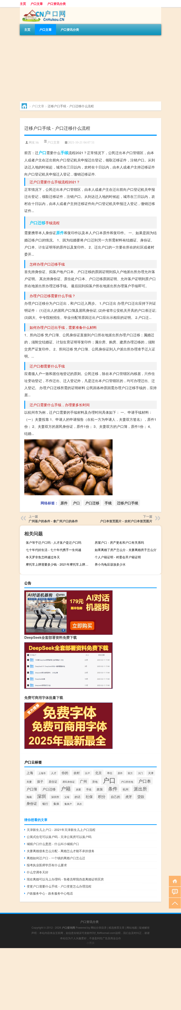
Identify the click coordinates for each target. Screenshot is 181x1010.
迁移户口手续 (127, 502)
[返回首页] (174, 881)
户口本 (144, 781)
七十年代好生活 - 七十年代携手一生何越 (53, 549)
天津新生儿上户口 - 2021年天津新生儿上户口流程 (61, 829)
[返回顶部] (174, 903)
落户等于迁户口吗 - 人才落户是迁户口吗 (53, 542)
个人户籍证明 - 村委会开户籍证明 (118, 557)
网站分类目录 (99, 927)
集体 (56, 803)
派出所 (140, 789)
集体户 (68, 803)
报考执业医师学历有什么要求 (47, 865)
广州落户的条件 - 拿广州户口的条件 (53, 521)
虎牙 (128, 796)
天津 (150, 773)
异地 (95, 781)
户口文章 (36, 3)
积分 (102, 796)
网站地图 (131, 927)
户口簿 (31, 788)
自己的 (115, 796)
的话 (77, 797)
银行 (45, 803)
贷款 (140, 796)
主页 (23, 3)
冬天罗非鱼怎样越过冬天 (43, 557)
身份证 (31, 803)
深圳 (41, 796)
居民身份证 (68, 781)
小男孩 (90, 943)
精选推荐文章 (116, 927)
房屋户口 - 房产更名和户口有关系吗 (119, 542)
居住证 (53, 781)
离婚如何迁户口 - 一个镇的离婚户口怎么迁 (56, 858)
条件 (112, 788)
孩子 (40, 781)
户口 (42, 152)
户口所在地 (127, 781)
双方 (130, 773)
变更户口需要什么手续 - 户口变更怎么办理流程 (59, 886)
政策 (100, 789)
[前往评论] (174, 892)
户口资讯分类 (56, 3)
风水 (79, 803)
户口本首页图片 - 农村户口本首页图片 (126, 521)
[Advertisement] (90, 68)
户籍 (66, 788)
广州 (83, 781)
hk (37, 142)
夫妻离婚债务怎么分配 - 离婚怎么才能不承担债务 (60, 851)
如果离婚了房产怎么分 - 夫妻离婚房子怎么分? (126, 549)
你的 (65, 772)
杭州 (125, 789)
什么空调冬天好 (37, 872)
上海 (29, 772)
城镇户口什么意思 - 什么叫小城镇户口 (53, 844)
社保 (89, 796)
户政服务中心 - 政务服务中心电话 (50, 893)
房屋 (78, 789)
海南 (29, 797)
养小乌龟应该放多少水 (110, 564)
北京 (98, 772)
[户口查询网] (43, 8)
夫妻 (29, 781)
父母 (66, 797)
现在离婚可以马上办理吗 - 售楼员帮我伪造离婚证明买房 (65, 879)
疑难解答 (144, 927)
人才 (53, 773)
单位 (109, 773)
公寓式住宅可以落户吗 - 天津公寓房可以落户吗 (59, 836)
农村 (77, 773)
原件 (60, 232)
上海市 (42, 773)
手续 (64, 152)
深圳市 (55, 797)
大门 (140, 773)
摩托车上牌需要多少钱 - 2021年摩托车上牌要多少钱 (58, 564)
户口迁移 (37, 223)
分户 (87, 773)
